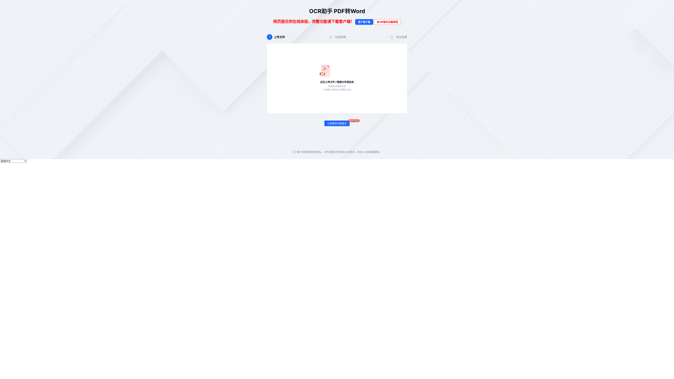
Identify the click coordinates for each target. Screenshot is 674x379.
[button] (337, 78)
